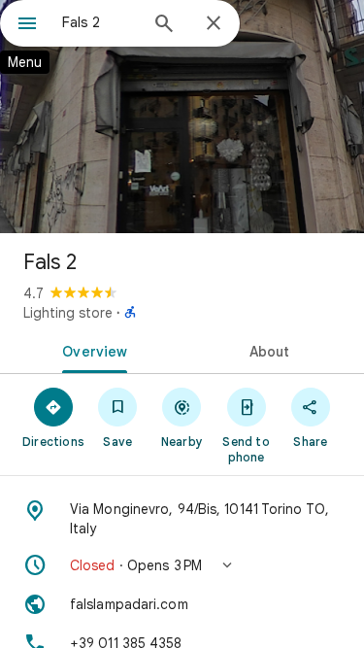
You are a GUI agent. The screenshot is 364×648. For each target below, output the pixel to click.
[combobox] (99, 22)
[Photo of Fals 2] (182, 116)
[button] (182, 565)
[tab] (91, 349)
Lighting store (68, 313)
